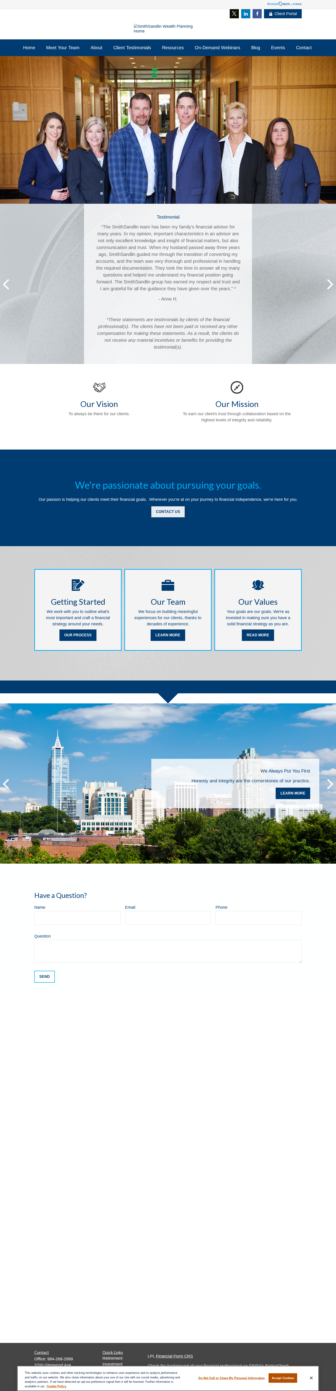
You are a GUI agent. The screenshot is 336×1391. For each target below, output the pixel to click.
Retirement (112, 1358)
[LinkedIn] (245, 13)
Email (130, 907)
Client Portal (286, 13)
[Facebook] (257, 13)
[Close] (311, 1378)
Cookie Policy (56, 1386)
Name (39, 907)
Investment (112, 1364)
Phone (221, 907)
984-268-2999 (60, 1359)
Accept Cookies (283, 1378)
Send (44, 977)
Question (42, 936)
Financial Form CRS (174, 1356)
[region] (168, 1378)
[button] (29, 48)
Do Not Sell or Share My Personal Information (231, 1378)
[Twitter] (234, 13)
